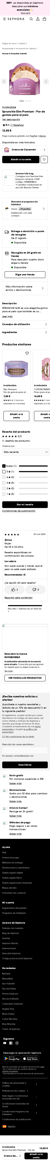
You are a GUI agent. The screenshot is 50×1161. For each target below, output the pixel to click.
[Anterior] (4, 81)
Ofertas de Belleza (10, 1071)
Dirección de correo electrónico (18, 744)
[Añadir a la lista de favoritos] (27, 353)
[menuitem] (37, 19)
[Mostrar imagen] (24, 79)
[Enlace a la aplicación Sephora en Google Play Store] (12, 1058)
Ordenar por (8, 446)
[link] (25, 504)
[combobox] (26, 452)
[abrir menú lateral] (4, 19)
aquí (42, 1067)
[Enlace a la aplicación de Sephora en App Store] (30, 1058)
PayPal (33, 136)
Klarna (42, 136)
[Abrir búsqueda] (31, 19)
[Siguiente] (46, 81)
